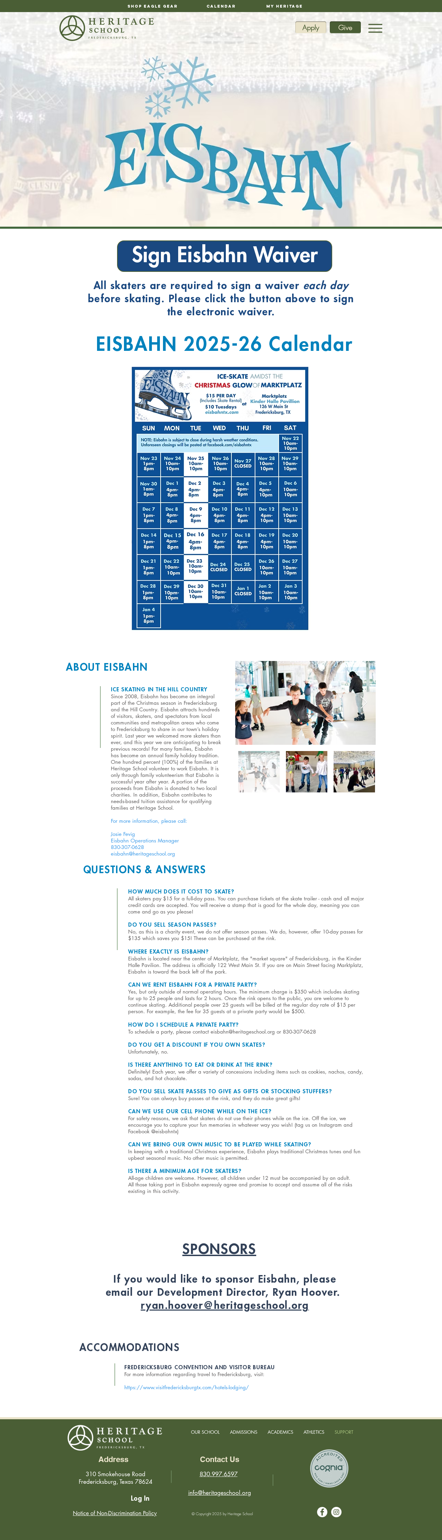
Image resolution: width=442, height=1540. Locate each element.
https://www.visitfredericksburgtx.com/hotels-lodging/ (186, 1387)
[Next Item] (364, 703)
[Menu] (375, 28)
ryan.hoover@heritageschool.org (225, 1306)
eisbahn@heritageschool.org (143, 853)
